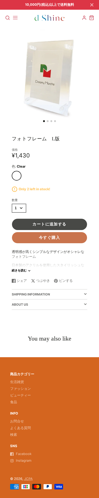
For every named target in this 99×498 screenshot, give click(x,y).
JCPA (28, 479)
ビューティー (20, 395)
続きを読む (19, 270)
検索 (13, 435)
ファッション (20, 389)
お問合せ (17, 421)
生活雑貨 (17, 382)
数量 (15, 200)
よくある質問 (20, 428)
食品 (13, 402)
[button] (44, 121)
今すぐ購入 (49, 237)
